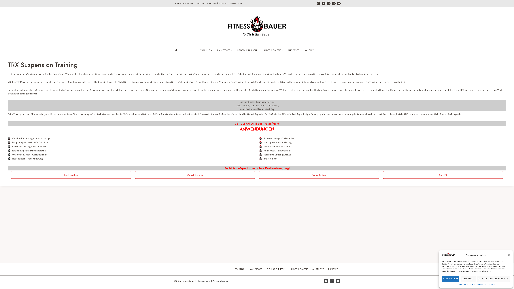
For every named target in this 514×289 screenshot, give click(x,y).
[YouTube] (328, 3)
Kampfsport (255, 269)
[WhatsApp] (334, 3)
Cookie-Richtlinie (462, 284)
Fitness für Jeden (276, 269)
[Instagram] (323, 3)
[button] (508, 255)
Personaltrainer (220, 281)
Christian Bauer (184, 3)
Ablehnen (468, 278)
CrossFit (443, 175)
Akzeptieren (450, 278)
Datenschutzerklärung (478, 284)
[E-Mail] (339, 3)
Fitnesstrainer (203, 281)
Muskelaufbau (71, 175)
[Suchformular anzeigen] (176, 50)
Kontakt (309, 50)
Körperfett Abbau (195, 175)
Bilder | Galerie (299, 269)
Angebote (293, 50)
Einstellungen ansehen (494, 278)
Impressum (491, 284)
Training (240, 269)
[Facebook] (318, 3)
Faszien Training (318, 175)
